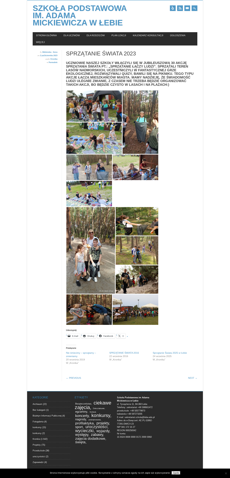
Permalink (53, 62)
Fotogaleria (38, 421)
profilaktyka (84, 423)
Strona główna (46, 35)
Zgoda (176, 473)
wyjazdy (102, 431)
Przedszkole (39, 450)
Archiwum (37, 404)
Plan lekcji (118, 35)
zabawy (97, 435)
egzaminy (81, 411)
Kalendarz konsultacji (148, 35)
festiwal (93, 412)
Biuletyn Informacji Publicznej (47, 415)
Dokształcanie (99, 408)
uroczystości (39, 456)
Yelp (173, 8)
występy (81, 435)
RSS (180, 8)
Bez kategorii (39, 410)
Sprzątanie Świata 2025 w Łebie (170, 352)
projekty (102, 423)
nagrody (80, 419)
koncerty (82, 416)
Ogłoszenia (177, 35)
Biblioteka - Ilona (49, 52)
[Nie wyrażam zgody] (225, 473)
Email (187, 8)
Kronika (54, 59)
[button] (94, 106)
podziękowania (95, 420)
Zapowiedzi (38, 462)
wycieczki (84, 430)
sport (79, 427)
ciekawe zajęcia (93, 405)
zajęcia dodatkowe (90, 438)
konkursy (37, 427)
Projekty (37, 445)
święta (80, 442)
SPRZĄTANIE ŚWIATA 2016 (124, 352)
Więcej (40, 42)
